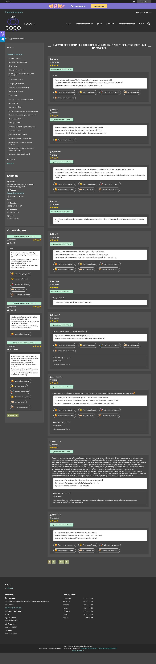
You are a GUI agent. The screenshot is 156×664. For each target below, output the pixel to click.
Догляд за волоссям (16, 70)
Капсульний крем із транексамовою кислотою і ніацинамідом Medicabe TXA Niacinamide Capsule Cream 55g (94, 169)
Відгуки (10, 163)
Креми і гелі (13, 95)
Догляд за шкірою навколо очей (21, 99)
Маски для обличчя (16, 91)
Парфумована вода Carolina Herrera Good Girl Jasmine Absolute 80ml (80, 338)
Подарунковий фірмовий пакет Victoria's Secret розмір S (75, 532)
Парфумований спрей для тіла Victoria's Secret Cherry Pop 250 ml (79, 535)
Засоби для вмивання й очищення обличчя (21, 75)
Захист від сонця (15, 130)
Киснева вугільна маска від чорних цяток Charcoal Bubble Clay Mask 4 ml (81, 398)
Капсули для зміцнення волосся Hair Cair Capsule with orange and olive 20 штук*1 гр (85, 257)
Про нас (99, 24)
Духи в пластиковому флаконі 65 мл (22, 115)
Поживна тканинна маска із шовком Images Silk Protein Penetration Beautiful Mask (84, 403)
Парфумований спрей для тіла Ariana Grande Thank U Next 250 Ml (79, 127)
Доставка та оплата (127, 24)
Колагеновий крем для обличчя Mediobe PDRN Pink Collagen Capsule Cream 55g (84, 172)
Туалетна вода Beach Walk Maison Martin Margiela (73, 302)
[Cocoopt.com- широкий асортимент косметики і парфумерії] (13, 23)
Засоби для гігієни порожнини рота (22, 127)
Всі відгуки (12, 415)
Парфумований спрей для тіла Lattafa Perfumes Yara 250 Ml (77, 483)
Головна (68, 24)
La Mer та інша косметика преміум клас (23, 111)
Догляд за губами (15, 107)
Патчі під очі (13, 103)
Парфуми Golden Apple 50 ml (19, 154)
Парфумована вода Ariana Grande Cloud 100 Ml (72, 486)
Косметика (13, 66)
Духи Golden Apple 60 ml (18, 134)
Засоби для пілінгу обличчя (19, 88)
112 (61, 562)
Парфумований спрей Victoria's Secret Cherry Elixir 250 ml (76, 538)
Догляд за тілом (15, 123)
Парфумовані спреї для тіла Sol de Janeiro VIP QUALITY (21, 149)
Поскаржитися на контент (89, 648)
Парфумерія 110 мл (16, 119)
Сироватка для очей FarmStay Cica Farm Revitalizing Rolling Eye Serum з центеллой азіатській (89, 83)
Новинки (11, 159)
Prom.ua (89, 646)
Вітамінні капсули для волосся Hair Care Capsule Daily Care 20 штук (79, 252)
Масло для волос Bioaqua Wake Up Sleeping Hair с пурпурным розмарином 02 (83, 80)
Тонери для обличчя (16, 84)
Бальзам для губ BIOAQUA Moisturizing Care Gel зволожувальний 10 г (81, 133)
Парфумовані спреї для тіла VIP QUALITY (20, 143)
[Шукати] (148, 23)
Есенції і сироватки (16, 80)
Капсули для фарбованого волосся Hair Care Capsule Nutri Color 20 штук (81, 254)
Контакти (110, 24)
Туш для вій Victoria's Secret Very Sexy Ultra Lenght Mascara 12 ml (78, 86)
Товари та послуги (83, 24)
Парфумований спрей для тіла (20, 138)
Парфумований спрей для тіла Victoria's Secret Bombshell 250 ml (78, 130)
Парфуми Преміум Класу (18, 62)
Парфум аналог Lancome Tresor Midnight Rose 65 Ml (74, 336)
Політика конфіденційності (108, 648)
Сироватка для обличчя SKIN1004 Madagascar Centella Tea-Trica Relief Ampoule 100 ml (86, 400)
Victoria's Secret (14, 58)
